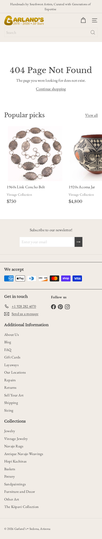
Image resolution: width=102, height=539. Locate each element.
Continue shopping (51, 88)
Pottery (9, 476)
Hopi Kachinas (15, 461)
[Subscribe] (78, 242)
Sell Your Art (14, 395)
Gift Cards (12, 357)
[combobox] (51, 32)
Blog (7, 342)
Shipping (11, 402)
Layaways (11, 364)
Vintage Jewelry (16, 438)
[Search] (93, 32)
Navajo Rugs (14, 446)
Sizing (8, 410)
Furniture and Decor (19, 491)
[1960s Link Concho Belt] (35, 166)
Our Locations (15, 372)
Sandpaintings (15, 484)
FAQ (7, 349)
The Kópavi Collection (21, 506)
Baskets (9, 468)
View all (91, 115)
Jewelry (9, 430)
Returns (10, 387)
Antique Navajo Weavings (23, 453)
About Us (11, 334)
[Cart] (83, 20)
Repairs (10, 380)
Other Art (11, 499)
